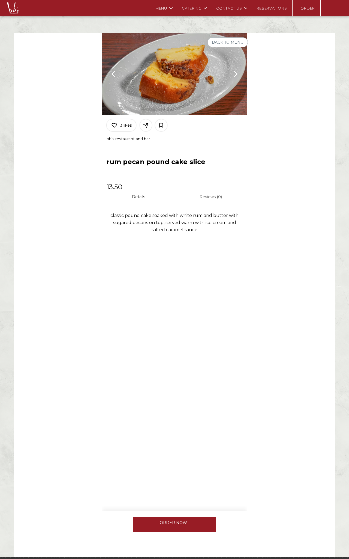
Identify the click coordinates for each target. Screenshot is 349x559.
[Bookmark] (161, 125)
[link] (173, 523)
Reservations (272, 8)
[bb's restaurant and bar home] (28, 8)
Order (307, 8)
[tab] (138, 196)
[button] (164, 8)
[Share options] (146, 125)
